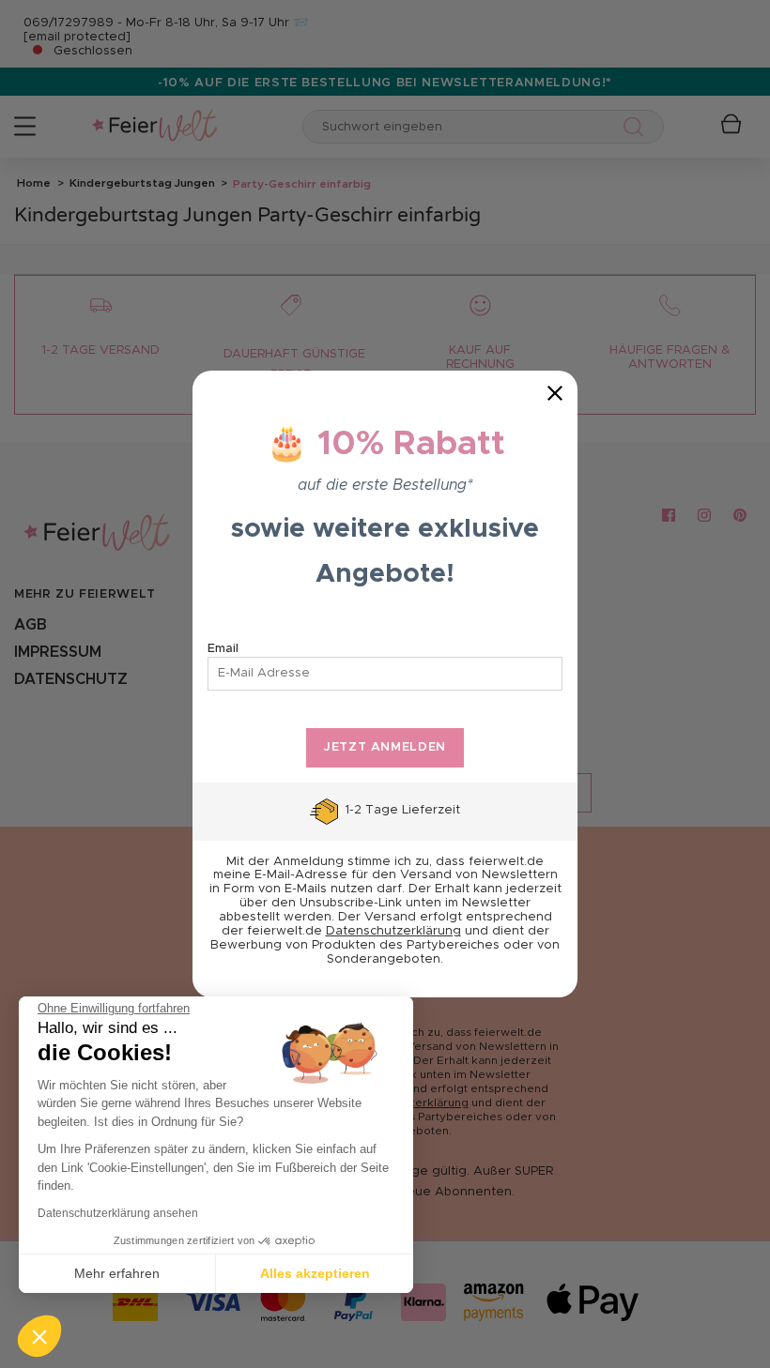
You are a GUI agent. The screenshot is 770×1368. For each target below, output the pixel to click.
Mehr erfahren (117, 1273)
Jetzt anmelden (385, 747)
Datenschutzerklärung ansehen (118, 1213)
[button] (39, 1336)
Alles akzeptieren (315, 1273)
